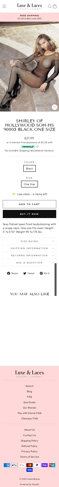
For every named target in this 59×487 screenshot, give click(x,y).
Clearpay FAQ (29, 418)
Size (29, 177)
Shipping (24, 150)
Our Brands (29, 407)
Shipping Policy (29, 440)
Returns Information (29, 255)
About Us (29, 429)
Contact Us (29, 435)
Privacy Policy (29, 451)
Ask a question (29, 262)
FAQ (29, 396)
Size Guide (30, 241)
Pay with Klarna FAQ (29, 413)
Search (29, 386)
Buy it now (29, 214)
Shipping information (29, 248)
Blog (29, 391)
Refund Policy (29, 446)
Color (29, 162)
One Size (29, 184)
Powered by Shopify (29, 484)
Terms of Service (29, 456)
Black (29, 168)
